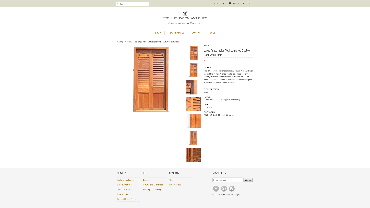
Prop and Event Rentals (127, 199)
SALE (212, 32)
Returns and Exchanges (153, 184)
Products (127, 41)
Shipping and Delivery (152, 189)
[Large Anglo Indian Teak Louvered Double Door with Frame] (193, 53)
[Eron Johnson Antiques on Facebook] (216, 191)
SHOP (158, 32)
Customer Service (124, 189)
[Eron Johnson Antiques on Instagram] (231, 191)
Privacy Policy (175, 184)
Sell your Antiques (124, 184)
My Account (220, 3)
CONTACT (197, 32)
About (171, 180)
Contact (146, 180)
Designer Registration (126, 180)
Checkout (246, 3)
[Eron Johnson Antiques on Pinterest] (224, 191)
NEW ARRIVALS (176, 32)
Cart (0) (235, 3)
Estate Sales (122, 194)
